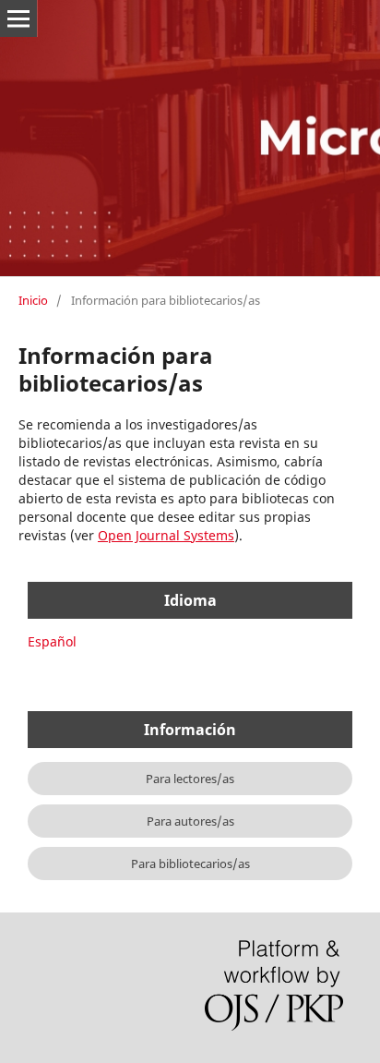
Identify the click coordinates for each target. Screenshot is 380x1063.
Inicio (33, 300)
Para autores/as (190, 821)
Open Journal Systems (166, 535)
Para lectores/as (190, 778)
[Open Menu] (18, 18)
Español (52, 641)
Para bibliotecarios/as (190, 863)
